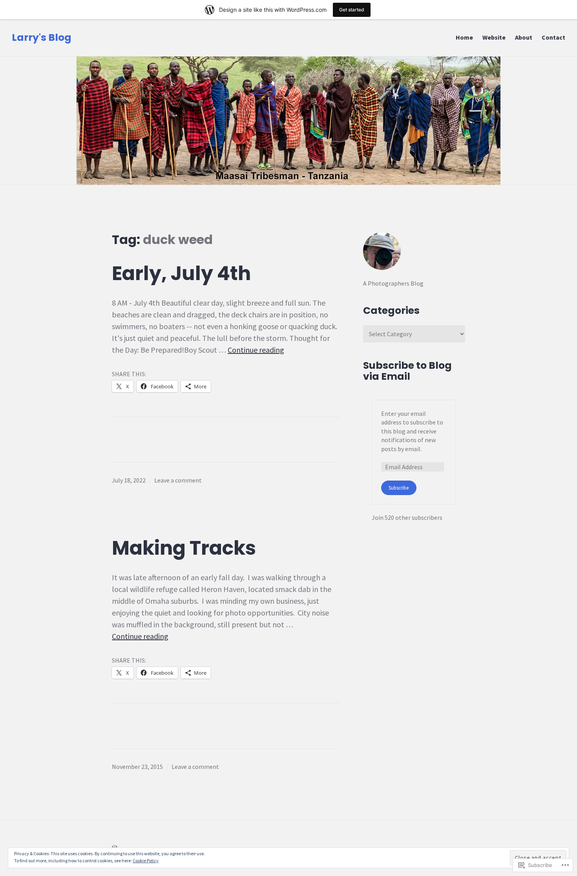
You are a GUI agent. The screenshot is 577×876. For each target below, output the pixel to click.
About (523, 37)
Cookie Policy (146, 860)
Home (464, 37)
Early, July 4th (181, 273)
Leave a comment (178, 480)
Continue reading (256, 350)
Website (494, 37)
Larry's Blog (41, 37)
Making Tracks (184, 548)
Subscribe (399, 487)
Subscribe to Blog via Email (407, 371)
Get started (351, 10)
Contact (553, 37)
